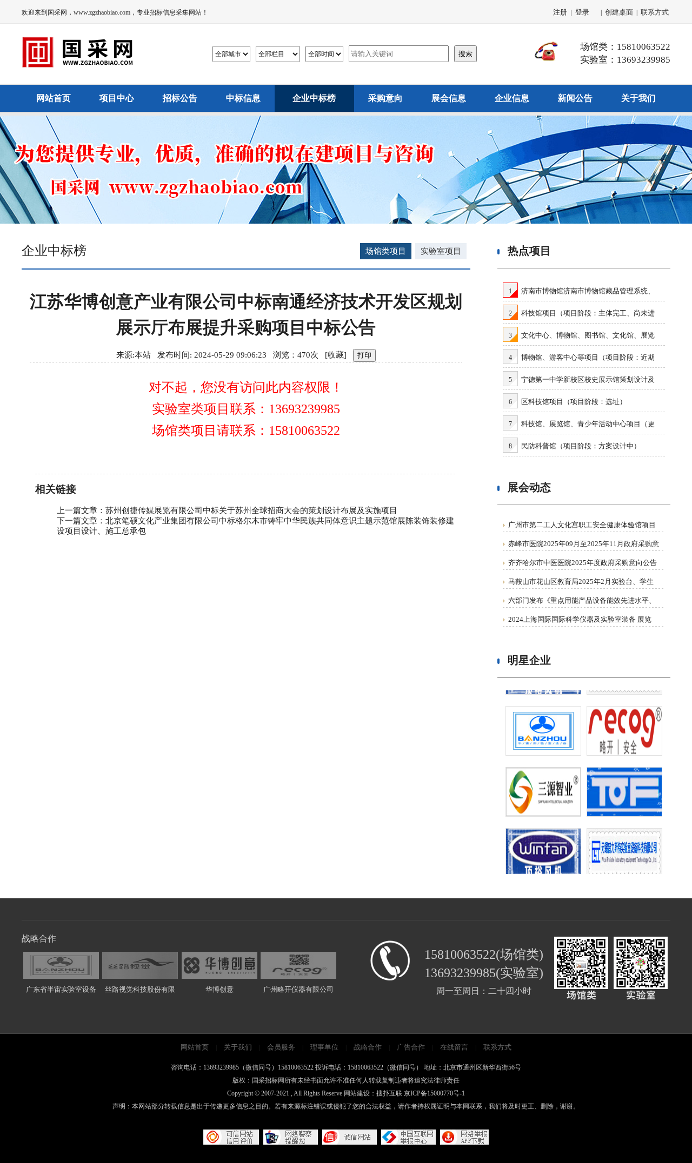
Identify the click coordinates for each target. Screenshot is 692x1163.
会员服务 (281, 1047)
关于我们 (638, 98)
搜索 (465, 54)
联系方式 (655, 12)
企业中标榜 (314, 98)
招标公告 (180, 98)
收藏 (336, 355)
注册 (560, 12)
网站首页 (53, 98)
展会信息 (448, 98)
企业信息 (512, 98)
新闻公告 (575, 98)
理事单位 (324, 1047)
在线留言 (454, 1047)
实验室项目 (441, 251)
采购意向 (385, 98)
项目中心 (116, 98)
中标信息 (243, 98)
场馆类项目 (385, 251)
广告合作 (411, 1047)
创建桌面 (619, 12)
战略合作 (368, 1047)
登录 (582, 12)
